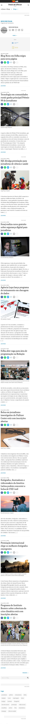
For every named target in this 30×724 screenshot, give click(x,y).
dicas (22, 698)
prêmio (11, 695)
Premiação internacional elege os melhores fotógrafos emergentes (14, 546)
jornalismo (4, 695)
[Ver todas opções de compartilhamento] (11, 62)
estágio (3, 701)
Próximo (24, 673)
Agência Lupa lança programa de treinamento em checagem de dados (15, 290)
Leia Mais (3, 86)
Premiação (14, 704)
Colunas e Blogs (5, 9)
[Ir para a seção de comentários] (14, 62)
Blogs (15, 9)
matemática (22, 708)
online (10, 708)
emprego (4, 711)
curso (9, 698)
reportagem (16, 698)
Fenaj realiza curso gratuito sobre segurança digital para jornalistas (14, 227)
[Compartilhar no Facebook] (2, 62)
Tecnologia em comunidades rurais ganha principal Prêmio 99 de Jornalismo (15, 97)
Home (14, 35)
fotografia (16, 701)
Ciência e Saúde (12, 711)
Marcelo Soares (5, 704)
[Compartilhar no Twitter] (8, 62)
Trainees (10, 701)
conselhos (4, 708)
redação (3, 698)
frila (15, 708)
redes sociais (22, 704)
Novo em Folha (6, 21)
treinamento (18, 695)
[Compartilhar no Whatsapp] (5, 62)
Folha (25, 695)
